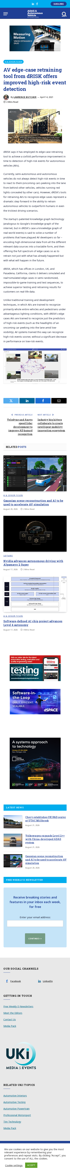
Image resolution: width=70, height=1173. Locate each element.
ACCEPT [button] (31, 1165)
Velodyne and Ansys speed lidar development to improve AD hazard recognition (19, 427)
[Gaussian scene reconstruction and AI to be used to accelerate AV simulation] (35, 473)
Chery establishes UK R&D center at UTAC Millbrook (45, 818)
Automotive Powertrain (16, 1108)
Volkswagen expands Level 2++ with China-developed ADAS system (45, 839)
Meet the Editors (12, 1013)
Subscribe (59, 4)
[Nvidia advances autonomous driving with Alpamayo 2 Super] (35, 534)
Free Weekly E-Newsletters (18, 1006)
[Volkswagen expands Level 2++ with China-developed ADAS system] (13, 840)
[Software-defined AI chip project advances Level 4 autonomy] (35, 594)
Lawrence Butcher (25, 97)
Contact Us (9, 1019)
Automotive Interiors (15, 1095)
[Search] (64, 14)
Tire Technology (12, 1121)
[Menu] (5, 14)
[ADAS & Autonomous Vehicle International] (35, 13)
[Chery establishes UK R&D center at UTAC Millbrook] (13, 821)
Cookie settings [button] (14, 1165)
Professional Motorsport (17, 1115)
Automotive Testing (14, 1102)
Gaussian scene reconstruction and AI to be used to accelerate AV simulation (33, 502)
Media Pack (9, 1026)
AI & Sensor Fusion (13, 62)
